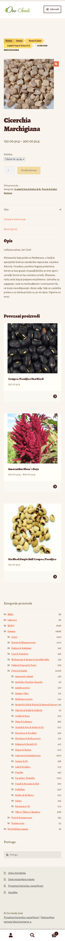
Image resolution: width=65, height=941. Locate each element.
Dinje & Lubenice (23, 721)
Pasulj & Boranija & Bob (27, 783)
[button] (56, 64)
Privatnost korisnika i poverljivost (25, 886)
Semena (19, 41)
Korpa (50, 932)
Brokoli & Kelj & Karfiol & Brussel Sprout (36, 704)
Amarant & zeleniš (24, 676)
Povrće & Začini (35, 41)
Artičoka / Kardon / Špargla (28, 682)
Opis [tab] (6, 209)
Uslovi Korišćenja (17, 873)
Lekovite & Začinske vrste (28, 755)
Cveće (14, 637)
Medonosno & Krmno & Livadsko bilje (30, 659)
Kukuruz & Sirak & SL (26, 744)
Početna (9, 41)
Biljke (10, 614)
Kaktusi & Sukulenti (21, 648)
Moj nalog (11, 935)
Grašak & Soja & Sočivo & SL (18, 46)
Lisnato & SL (21, 761)
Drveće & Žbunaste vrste (23, 642)
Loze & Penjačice (19, 653)
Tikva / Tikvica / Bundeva (27, 812)
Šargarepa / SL (22, 806)
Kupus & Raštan (23, 749)
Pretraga (32, 935)
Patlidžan (20, 789)
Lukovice (12, 620)
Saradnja (13, 892)
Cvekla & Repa (22, 716)
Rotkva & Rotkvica (24, 795)
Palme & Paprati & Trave (23, 665)
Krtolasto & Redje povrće (28, 738)
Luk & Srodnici (22, 767)
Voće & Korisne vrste (21, 817)
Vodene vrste (17, 823)
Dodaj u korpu (29, 170)
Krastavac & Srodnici (26, 733)
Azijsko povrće (22, 687)
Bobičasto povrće (23, 699)
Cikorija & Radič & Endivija (28, 710)
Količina (8, 154)
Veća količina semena (18, 829)
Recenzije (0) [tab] (10, 229)
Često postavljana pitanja (21, 879)
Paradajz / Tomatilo (25, 778)
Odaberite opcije (55, 396)
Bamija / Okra (22, 693)
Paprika (19, 772)
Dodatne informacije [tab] (15, 219)
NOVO (11, 625)
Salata (18, 800)
